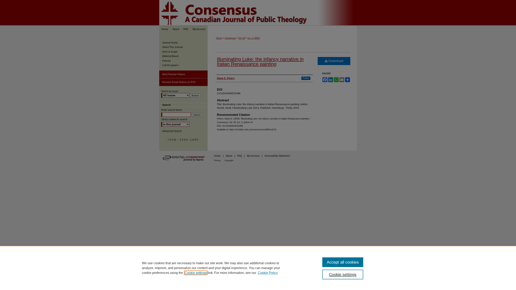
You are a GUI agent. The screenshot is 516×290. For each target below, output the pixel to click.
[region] (258, 268)
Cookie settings (196, 272)
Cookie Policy (268, 272)
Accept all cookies (343, 262)
